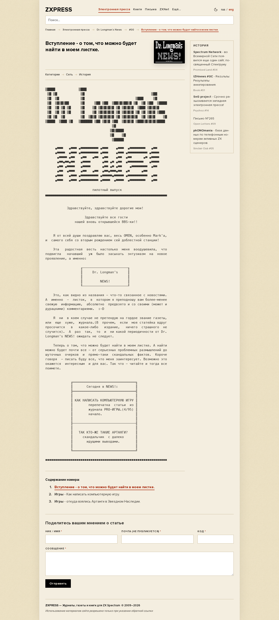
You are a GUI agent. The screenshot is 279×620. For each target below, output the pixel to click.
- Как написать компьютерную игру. (87, 494)
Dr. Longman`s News (109, 29)
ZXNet (164, 9)
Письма (151, 9)
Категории (52, 74)
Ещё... (176, 9)
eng (231, 9)
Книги (137, 9)
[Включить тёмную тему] (216, 10)
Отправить (58, 583)
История (85, 74)
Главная (50, 29)
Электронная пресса (114, 9)
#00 (131, 29)
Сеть (69, 74)
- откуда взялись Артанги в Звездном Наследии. (97, 501)
